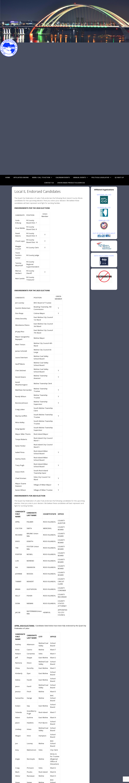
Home (7, 177)
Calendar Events (63, 177)
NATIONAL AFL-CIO (104, 195)
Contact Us (49, 183)
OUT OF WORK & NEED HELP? (104, 233)
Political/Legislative (100, 177)
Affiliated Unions (21, 177)
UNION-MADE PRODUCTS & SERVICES (71, 183)
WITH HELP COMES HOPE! (104, 256)
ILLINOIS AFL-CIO (104, 207)
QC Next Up (119, 177)
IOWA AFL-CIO (104, 220)
